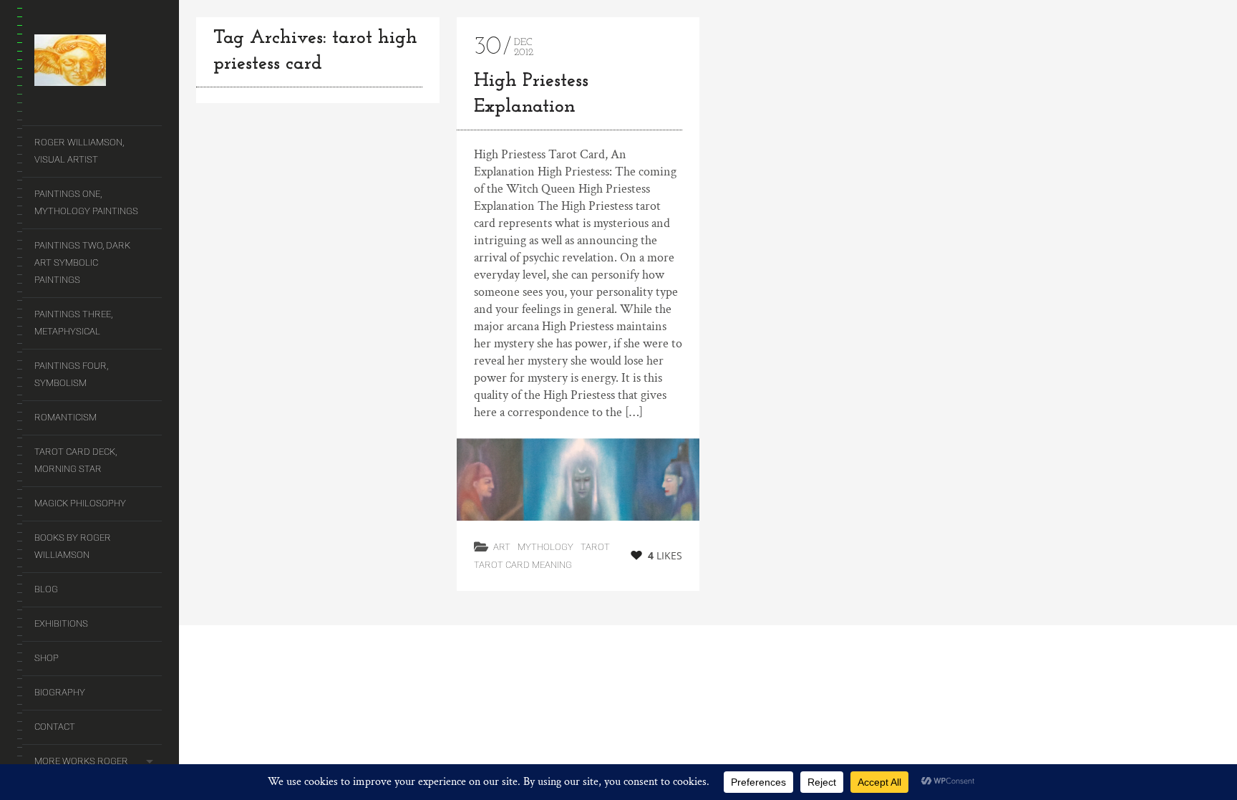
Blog (46, 589)
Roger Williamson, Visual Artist (79, 151)
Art (501, 546)
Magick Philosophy (80, 503)
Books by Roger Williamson (72, 546)
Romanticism (65, 417)
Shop (46, 657)
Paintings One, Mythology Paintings (86, 202)
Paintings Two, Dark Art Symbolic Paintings (82, 262)
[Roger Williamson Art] (98, 63)
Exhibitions (61, 623)
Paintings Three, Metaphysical (73, 323)
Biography (59, 692)
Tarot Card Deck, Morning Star (75, 460)
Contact (54, 726)
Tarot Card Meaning (523, 564)
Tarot (595, 546)
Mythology (545, 546)
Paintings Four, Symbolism (71, 374)
